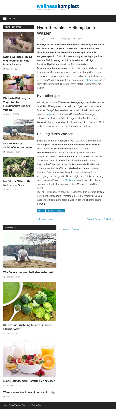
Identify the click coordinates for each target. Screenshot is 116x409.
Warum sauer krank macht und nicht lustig (29, 392)
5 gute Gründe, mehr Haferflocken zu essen (29, 380)
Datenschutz (78, 229)
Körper (79, 38)
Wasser (60, 211)
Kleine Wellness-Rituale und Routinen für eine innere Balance (17, 60)
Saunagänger (65, 38)
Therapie (51, 211)
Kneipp (41, 211)
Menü (12, 18)
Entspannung (91, 80)
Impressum (65, 229)
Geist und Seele (13, 27)
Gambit (25, 405)
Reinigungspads (46, 219)
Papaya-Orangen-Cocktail (99, 219)
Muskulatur (70, 180)
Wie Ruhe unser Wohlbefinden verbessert (28, 272)
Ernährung (11, 227)
